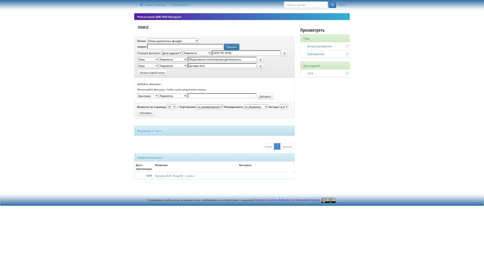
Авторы (273, 107)
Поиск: (141, 41)
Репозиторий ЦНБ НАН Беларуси (159, 17)
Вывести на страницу (151, 107)
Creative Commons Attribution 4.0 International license (287, 200)
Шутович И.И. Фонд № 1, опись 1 (175, 176)
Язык (342, 5)
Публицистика (315, 54)
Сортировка (187, 107)
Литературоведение (319, 46)
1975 (310, 73)
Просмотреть (179, 5)
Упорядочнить (233, 107)
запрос (142, 46)
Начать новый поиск (152, 72)
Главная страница (154, 5)
